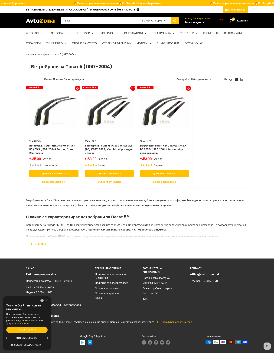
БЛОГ (146, 299)
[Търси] (175, 20)
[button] (27, 345)
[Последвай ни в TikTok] (168, 342)
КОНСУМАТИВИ (133, 33)
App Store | (14, 3)
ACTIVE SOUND (194, 43)
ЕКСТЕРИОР (106, 33)
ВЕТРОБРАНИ (233, 33)
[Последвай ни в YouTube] (162, 342)
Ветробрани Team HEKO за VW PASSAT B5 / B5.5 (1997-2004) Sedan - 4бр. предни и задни (164, 149)
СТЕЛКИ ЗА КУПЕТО (84, 43)
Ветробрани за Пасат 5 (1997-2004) (56, 54)
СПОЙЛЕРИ (33, 43)
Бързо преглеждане (53, 181)
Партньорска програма (156, 278)
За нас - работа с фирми (157, 288)
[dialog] (27, 323)
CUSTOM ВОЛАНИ (168, 43)
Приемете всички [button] (27, 329)
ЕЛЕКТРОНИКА (161, 33)
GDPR (98, 298)
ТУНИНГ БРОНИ (56, 43)
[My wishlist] (220, 20)
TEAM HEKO (35, 141)
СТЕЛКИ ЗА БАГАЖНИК (116, 43)
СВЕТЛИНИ (187, 33)
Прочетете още (21, 323)
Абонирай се (237, 9)
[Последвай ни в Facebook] (144, 342)
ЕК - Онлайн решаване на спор (173, 322)
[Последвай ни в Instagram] (150, 342)
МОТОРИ (142, 43)
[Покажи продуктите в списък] (241, 79)
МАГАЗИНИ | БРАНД (155, 283)
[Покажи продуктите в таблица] (236, 79)
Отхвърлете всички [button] (27, 338)
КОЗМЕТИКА (211, 33)
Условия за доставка (107, 288)
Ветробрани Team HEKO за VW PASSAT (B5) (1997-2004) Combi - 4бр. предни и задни (109, 149)
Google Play (130, 3)
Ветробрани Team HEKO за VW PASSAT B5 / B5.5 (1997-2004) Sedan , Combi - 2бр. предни (53, 149)
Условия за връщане (107, 293)
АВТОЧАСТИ (33, 33)
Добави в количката (54, 173)
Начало (30, 54)
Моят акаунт (193, 22)
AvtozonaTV (150, 293)
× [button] (46, 300)
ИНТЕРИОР (82, 33)
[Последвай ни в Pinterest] (156, 342)
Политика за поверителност (111, 283)
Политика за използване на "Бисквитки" (111, 276)
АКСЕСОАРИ (58, 33)
